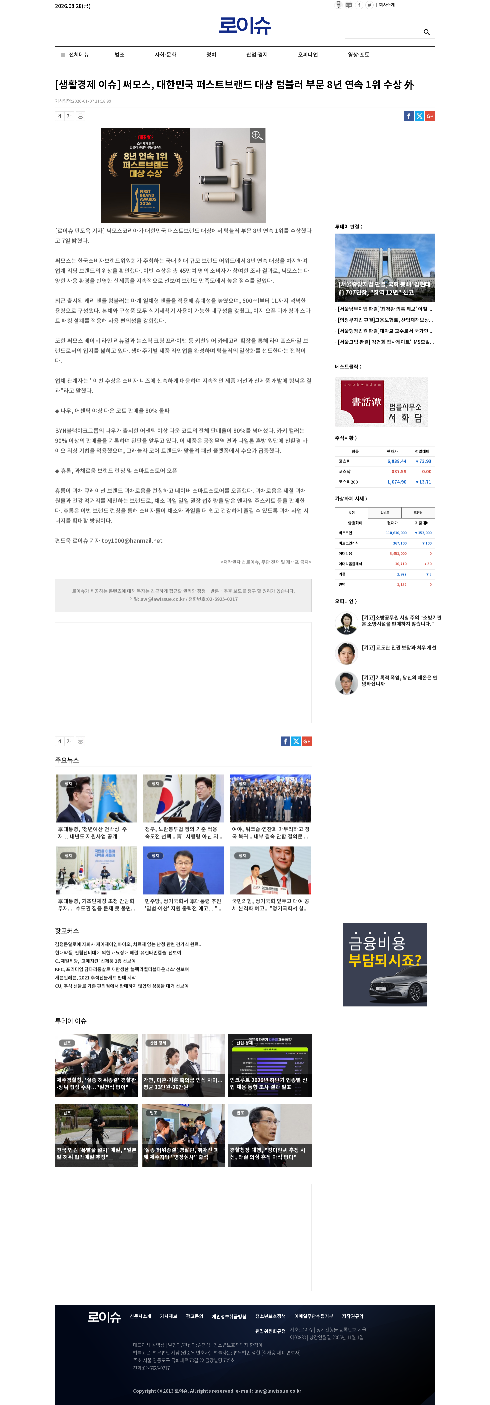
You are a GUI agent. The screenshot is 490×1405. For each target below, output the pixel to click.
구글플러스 (430, 116)
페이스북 (409, 116)
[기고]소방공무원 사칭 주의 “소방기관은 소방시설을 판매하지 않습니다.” (402, 621)
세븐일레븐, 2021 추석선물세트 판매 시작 (95, 978)
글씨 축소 (60, 116)
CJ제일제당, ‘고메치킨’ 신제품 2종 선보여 (95, 961)
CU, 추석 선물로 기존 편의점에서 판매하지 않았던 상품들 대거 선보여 (122, 986)
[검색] (429, 32)
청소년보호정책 (270, 1316)
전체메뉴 (79, 55)
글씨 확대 (69, 116)
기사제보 (168, 1316)
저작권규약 (353, 1316)
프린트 (80, 116)
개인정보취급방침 (229, 1317)
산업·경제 (257, 55)
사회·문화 (165, 55)
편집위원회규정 (270, 1331)
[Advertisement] (122, 671)
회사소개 (385, 5)
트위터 (419, 116)
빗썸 (352, 513)
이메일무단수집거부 (313, 1316)
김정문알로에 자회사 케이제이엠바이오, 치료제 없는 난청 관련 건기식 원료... (129, 944)
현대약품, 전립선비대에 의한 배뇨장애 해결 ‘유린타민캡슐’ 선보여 (118, 953)
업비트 (384, 513)
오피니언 (308, 55)
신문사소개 (140, 1316)
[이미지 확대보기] (257, 135)
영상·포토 (359, 55)
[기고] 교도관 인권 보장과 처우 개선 (399, 648)
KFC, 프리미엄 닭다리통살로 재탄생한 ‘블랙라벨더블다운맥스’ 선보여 (122, 969)
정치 (211, 55)
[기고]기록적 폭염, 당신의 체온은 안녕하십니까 (399, 681)
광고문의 (194, 1316)
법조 (120, 55)
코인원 (418, 513)
